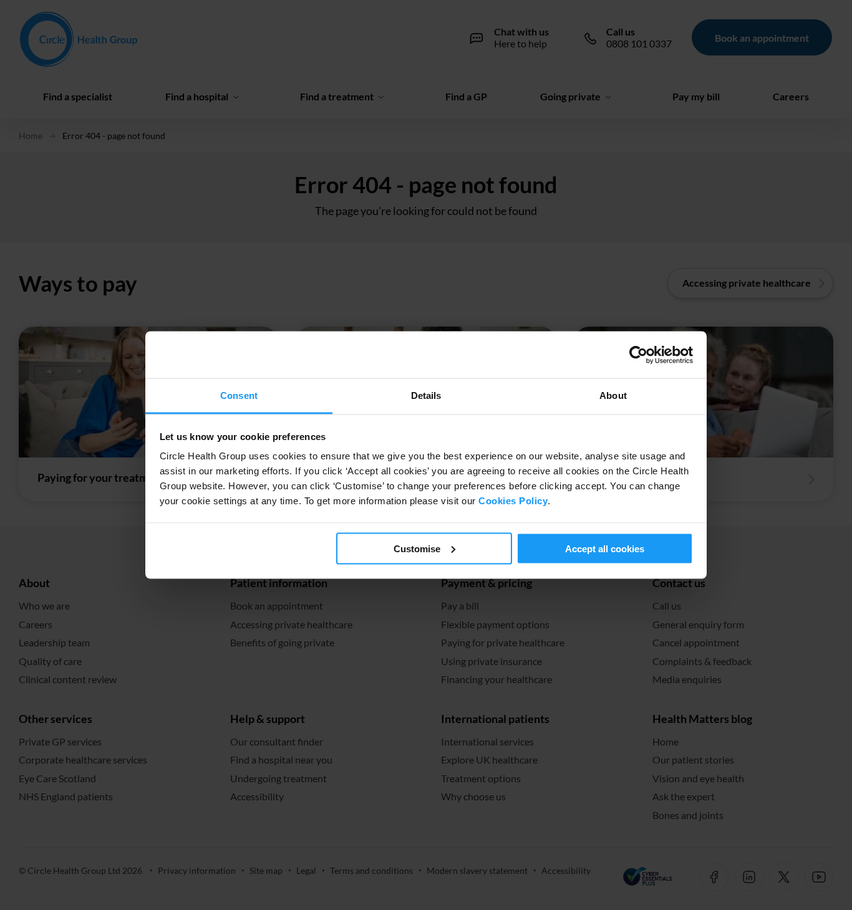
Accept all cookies (604, 548)
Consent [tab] (239, 395)
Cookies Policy (513, 501)
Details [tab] (426, 395)
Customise (417, 548)
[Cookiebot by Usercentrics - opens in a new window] (638, 354)
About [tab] (613, 395)
